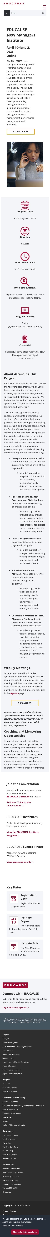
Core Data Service (10, 1088)
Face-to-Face (8, 1117)
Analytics (6, 1039)
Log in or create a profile (15, 1008)
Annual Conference (10, 1102)
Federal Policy (8, 1058)
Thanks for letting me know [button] (25, 1232)
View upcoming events (19, 862)
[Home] (14, 3)
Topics (6, 1035)
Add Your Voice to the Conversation (19, 804)
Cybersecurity (8, 1050)
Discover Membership (11, 1168)
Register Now (20, 132)
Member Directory (10, 1139)
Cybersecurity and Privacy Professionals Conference (23, 1106)
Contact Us (7, 1192)
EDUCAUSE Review (10, 1091)
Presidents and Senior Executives (16, 1062)
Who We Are (8, 1164)
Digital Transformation (11, 1054)
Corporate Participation (12, 1184)
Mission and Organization (13, 1172)
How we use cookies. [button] (13, 1225)
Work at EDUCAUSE (10, 1188)
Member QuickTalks (10, 1147)
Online (5, 1121)
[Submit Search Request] (43, 13)
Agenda (14, 693)
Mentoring (7, 1143)
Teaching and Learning (11, 1070)
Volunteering (8, 1151)
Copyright (7, 1205)
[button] (45, 7)
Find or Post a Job (9, 1158)
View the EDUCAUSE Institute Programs (23, 834)
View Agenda (25, 703)
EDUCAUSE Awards (10, 1154)
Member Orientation (10, 1180)
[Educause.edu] (15, 985)
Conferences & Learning (14, 1098)
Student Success (9, 1066)
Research (6, 1084)
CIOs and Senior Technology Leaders (17, 1046)
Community (8, 1131)
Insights (6, 1080)
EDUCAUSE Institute (10, 1109)
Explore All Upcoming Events (14, 1125)
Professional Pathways (12, 1113)
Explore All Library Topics (12, 1074)
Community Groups (10, 1135)
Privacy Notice (9, 1211)
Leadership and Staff (11, 1176)
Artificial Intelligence (10, 1042)
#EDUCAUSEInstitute (18, 797)
